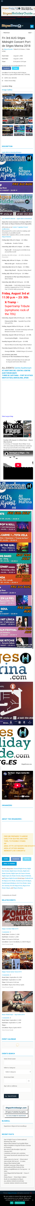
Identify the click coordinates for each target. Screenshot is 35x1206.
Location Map (7, 86)
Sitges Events (8, 49)
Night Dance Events (16, 871)
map (14, 373)
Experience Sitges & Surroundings (15, 1126)
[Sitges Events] (12, 27)
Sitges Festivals (26, 876)
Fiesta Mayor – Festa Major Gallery (15, 1177)
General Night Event (20, 868)
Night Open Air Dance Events (20, 873)
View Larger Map (7, 416)
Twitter (15, 68)
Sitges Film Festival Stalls (12, 1163)
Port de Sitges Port (16, 885)
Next (30, 33)
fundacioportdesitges (9, 883)
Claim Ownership (9, 80)
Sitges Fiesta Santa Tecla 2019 (12, 972)
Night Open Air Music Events (11, 876)
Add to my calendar (10, 78)
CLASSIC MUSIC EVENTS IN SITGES (15, 1183)
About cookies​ (19, 1202)
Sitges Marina (6, 237)
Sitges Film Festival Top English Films (16, 1143)
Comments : (6, 932)
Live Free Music (22, 883)
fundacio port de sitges (23, 881)
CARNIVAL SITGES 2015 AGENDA (14, 1153)
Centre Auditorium (22, 368)
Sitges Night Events (11, 878)
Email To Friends (9, 863)
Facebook (6, 68)
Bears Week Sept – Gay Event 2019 (13, 1014)
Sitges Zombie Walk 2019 (10, 929)
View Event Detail (7, 944)
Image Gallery (7, 90)
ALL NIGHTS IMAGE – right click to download (17, 218)
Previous (6, 33)
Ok (12, 1202)
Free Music (12, 881)
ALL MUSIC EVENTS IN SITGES (14, 1181)
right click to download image (11, 152)
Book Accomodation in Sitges (13, 1179)
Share (6, 859)
